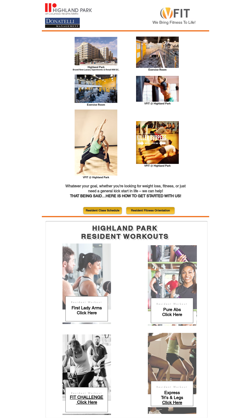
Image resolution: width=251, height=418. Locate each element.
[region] (86, 284)
